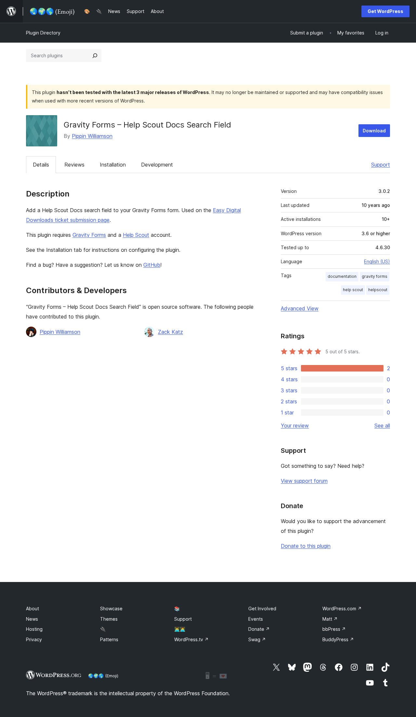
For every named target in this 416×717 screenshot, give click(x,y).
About (32, 608)
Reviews (74, 164)
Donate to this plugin (306, 546)
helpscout (377, 289)
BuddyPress (338, 639)
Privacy (34, 639)
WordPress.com (342, 608)
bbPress (334, 629)
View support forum (304, 481)
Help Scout (136, 235)
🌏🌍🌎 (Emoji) (103, 675)
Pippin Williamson (92, 136)
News (32, 619)
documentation (342, 276)
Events (255, 619)
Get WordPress (385, 11)
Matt (330, 619)
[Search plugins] (94, 55)
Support (380, 164)
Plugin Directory (43, 32)
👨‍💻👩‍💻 (179, 629)
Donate (259, 629)
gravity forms (374, 276)
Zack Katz (170, 332)
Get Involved (262, 608)
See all (382, 425)
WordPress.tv (191, 639)
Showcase (111, 608)
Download (374, 130)
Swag (257, 639)
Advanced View (299, 308)
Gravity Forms (89, 235)
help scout (353, 289)
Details (41, 164)
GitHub (151, 265)
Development (157, 164)
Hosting (34, 629)
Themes (109, 619)
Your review (295, 425)
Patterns (109, 639)
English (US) (377, 261)
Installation (113, 164)
